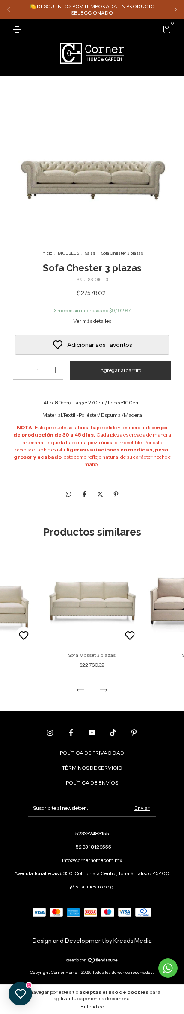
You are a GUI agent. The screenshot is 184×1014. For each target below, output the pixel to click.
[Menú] (18, 29)
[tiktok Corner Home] (113, 732)
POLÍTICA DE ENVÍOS (92, 783)
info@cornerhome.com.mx (92, 860)
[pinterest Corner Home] (134, 732)
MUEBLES (68, 253)
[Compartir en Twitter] (100, 494)
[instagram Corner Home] (50, 732)
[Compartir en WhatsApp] (68, 494)
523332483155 (92, 833)
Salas (90, 253)
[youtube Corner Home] (92, 732)
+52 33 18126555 (92, 847)
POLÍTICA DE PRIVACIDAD (92, 753)
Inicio (46, 253)
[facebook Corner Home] (71, 732)
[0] (165, 30)
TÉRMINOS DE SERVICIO (92, 768)
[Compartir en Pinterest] (116, 494)
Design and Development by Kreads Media (92, 940)
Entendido (92, 1006)
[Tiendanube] (92, 960)
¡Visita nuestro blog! (92, 886)
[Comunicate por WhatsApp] (168, 968)
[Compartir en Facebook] (85, 494)
